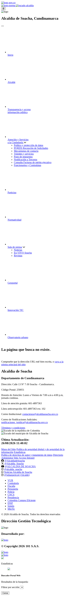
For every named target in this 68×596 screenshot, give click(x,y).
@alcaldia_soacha (13, 469)
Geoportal (13, 283)
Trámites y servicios (24, 153)
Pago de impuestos (23, 156)
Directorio (58, 455)
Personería (13, 489)
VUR (10, 480)
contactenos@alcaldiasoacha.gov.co (40, 414)
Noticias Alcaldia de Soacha (18, 472)
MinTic (11, 509)
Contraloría (13, 483)
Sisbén (11, 506)
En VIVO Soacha (23, 252)
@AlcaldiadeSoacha (14, 460)
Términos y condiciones (13, 427)
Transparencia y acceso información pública (19, 111)
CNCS (11, 494)
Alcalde (11, 82)
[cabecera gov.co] (8, 2)
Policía (11, 491)
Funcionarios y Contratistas (27, 165)
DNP (10, 503)
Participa (12, 192)
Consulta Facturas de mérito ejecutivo (32, 162)
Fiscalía (11, 486)
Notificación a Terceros (25, 159)
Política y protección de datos (28, 145)
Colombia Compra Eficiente (22, 500)
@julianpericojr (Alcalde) (17, 475)
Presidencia (13, 497)
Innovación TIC (16, 310)
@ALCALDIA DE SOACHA (20, 466)
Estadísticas (19, 452)
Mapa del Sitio (8, 449)
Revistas (18, 255)
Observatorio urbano (18, 337)
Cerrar (5, 593)
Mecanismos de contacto (26, 151)
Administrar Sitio (9, 458)
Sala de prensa (15, 247)
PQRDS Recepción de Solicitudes (31, 148)
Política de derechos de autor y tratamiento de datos (26, 455)
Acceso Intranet (26, 458)
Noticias (18, 250)
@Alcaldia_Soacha (14, 463)
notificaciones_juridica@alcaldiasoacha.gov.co (24, 422)
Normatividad (14, 219)
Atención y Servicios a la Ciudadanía (18, 141)
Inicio (10, 55)
